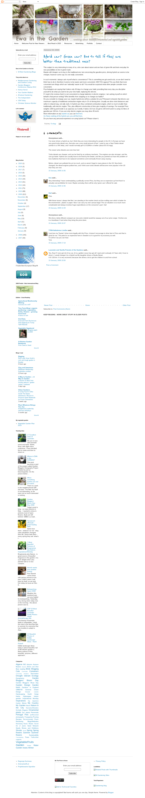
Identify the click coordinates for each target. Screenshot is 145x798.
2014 (20, 179)
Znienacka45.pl (23, 764)
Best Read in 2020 (54, 43)
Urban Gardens (24, 390)
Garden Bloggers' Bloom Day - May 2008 (31, 502)
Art (24, 664)
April (19, 222)
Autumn (29, 664)
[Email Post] (59, 124)
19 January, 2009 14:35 (57, 171)
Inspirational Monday (31, 698)
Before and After (33, 667)
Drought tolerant (23, 676)
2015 (20, 176)
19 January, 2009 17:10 (57, 243)
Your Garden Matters (25, 92)
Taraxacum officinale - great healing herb (32, 523)
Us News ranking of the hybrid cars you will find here (63, 116)
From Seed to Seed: (24, 345)
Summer (26, 733)
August (20, 209)
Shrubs (19, 730)
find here (79, 114)
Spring (29, 730)
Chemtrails (25, 671)
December (22, 197)
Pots (26, 715)
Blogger (111, 792)
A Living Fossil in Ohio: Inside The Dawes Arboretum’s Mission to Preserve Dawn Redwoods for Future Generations (26, 395)
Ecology (53, 124)
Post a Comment (52, 265)
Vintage (29, 745)
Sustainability (34, 735)
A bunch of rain (23, 315)
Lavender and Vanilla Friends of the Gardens (66, 250)
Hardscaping (20, 694)
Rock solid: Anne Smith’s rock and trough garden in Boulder (26, 360)
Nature (28, 705)
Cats (18, 671)
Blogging (35, 669)
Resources (68, 43)
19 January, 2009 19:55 (57, 260)
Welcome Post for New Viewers (33, 43)
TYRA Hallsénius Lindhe (58, 230)
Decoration (35, 673)
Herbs (18, 696)
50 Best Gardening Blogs (27, 72)
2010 (20, 191)
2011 (20, 188)
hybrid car (66, 114)
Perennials (35, 712)
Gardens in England (30, 687)
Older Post (126, 305)
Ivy (29, 701)
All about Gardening (25, 95)
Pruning (36, 717)
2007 (20, 238)
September (22, 206)
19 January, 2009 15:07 (57, 223)
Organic (25, 710)
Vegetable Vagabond (26, 328)
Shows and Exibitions (30, 728)
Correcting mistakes (22, 673)
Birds (28, 669)
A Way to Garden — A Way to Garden (26, 378)
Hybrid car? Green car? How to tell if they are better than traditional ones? (82, 59)
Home (16, 43)
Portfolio (90, 43)
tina (50, 178)
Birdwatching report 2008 (31, 590)
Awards (24, 666)
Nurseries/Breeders (32, 708)
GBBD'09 (19, 690)
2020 (20, 163)
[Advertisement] (87, 285)
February (21, 228)
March (20, 225)
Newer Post (48, 305)
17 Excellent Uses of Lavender (31, 437)
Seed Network (33, 726)
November (22, 200)
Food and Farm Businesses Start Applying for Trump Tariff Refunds (27, 323)
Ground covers (32, 692)
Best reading (20, 669)
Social (24, 730)
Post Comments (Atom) (61, 309)
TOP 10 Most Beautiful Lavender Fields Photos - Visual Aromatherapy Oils (28, 613)
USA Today (22, 100)
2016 (20, 173)
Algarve (19, 664)
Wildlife (25, 748)
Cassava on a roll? (24, 304)
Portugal (19, 715)
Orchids (18, 710)
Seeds (18, 728)
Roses (31, 724)
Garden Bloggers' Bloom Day (27, 679)
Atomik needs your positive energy (32, 569)
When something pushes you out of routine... (32, 480)
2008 (20, 235)
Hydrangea (27, 696)
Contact (99, 43)
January (21, 231)
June (20, 215)
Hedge (36, 694)
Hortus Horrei (23, 90)
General (28, 690)
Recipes (19, 719)
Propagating (28, 717)
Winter (31, 748)
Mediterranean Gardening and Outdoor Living (27, 81)
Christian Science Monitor (27, 103)
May (19, 218)
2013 (20, 182)
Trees (27, 737)
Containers (34, 671)
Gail (50, 193)
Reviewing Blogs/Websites (27, 721)
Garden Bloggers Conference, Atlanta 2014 (27, 86)
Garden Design (23, 685)
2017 (20, 170)
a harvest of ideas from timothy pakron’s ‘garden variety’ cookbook (26, 382)
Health (30, 694)
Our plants (26, 712)
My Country (33, 703)
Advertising (79, 43)
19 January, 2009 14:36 (57, 186)
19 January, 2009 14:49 (57, 208)
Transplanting (19, 737)
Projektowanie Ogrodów (26, 766)
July (19, 212)
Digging (21, 356)
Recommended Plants (31, 719)
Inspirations (21, 701)
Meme (24, 703)
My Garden (20, 705)
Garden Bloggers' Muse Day (27, 683)
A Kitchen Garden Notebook (25, 342)
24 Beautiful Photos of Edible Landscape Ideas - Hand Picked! (27, 638)
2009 (20, 194)
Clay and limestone (25, 367)
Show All (36, 348)
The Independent (24, 98)
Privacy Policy (101, 761)
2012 (20, 185)
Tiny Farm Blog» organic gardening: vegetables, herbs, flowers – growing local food (27, 310)
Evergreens (20, 678)
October (21, 203)
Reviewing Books (22, 724)
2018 (20, 166)
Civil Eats (21, 319)
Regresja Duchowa (24, 761)
